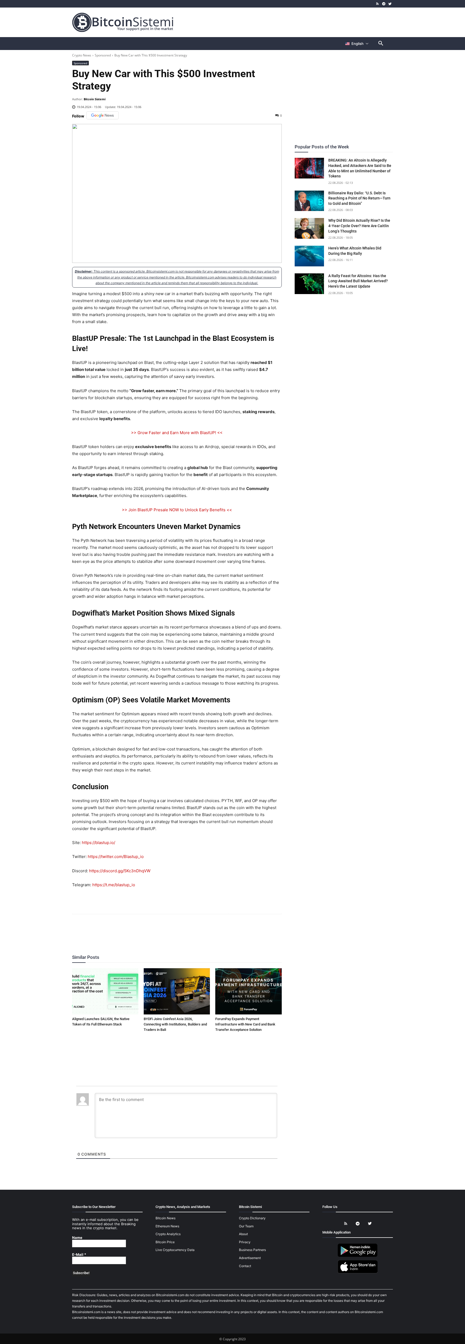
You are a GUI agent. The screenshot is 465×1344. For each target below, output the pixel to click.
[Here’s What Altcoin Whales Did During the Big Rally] (309, 256)
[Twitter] (390, 4)
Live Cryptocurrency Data (175, 1250)
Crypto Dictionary (252, 1218)
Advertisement (250, 1258)
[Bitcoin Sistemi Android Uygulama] (357, 1256)
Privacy (245, 1242)
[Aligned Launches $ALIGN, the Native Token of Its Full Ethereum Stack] (105, 991)
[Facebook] (145, 928)
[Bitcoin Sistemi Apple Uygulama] (357, 1272)
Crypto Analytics (168, 1234)
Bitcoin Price (165, 1242)
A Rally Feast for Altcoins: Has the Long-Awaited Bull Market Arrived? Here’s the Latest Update (358, 281)
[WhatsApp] (170, 928)
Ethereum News (167, 1226)
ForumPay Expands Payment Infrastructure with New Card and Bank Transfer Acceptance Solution (245, 1024)
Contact (245, 1266)
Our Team (246, 1226)
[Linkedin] (182, 928)
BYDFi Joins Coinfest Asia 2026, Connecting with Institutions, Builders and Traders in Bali (175, 1024)
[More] (207, 928)
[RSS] (378, 4)
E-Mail (79, 1255)
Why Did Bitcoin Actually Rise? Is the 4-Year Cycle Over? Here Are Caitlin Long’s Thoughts (359, 225)
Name (77, 1238)
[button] (380, 43)
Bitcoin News (165, 1218)
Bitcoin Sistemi (94, 99)
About (243, 1234)
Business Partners (252, 1250)
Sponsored (103, 55)
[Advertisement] (295, 22)
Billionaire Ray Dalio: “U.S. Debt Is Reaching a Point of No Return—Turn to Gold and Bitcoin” (359, 198)
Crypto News (81, 55)
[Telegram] (384, 4)
